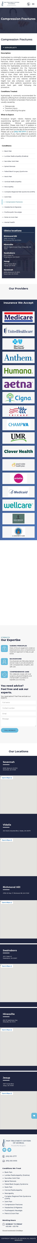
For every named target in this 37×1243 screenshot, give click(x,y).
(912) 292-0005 (11, 1161)
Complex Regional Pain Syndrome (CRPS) (19, 192)
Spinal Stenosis (9, 166)
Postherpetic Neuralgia (13, 212)
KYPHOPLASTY (11, 48)
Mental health (9, 222)
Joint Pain (7, 197)
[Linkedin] (9, 1150)
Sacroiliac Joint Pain (11, 161)
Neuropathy (8, 187)
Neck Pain (8, 176)
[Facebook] (4, 1150)
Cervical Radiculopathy (12, 181)
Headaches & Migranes (12, 207)
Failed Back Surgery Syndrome (16, 171)
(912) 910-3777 (20, 132)
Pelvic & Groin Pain (11, 217)
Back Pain (8, 151)
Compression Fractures (14, 202)
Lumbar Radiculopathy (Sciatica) (16, 156)
